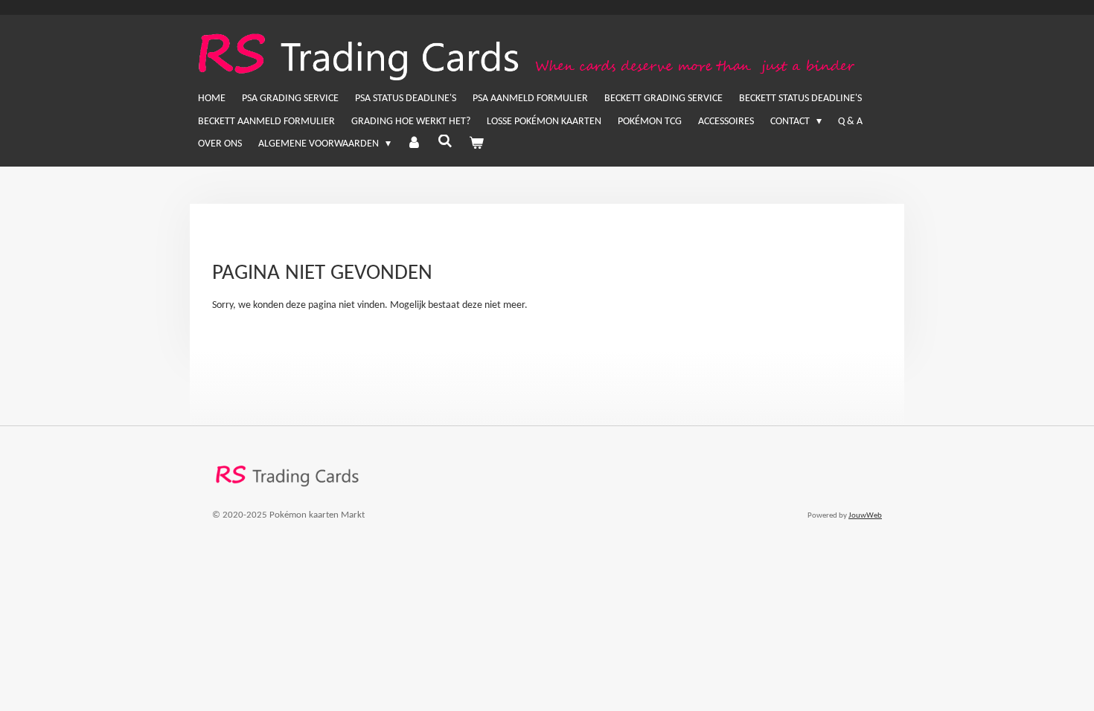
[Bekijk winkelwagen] (476, 144)
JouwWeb (865, 516)
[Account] (414, 144)
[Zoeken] (445, 142)
